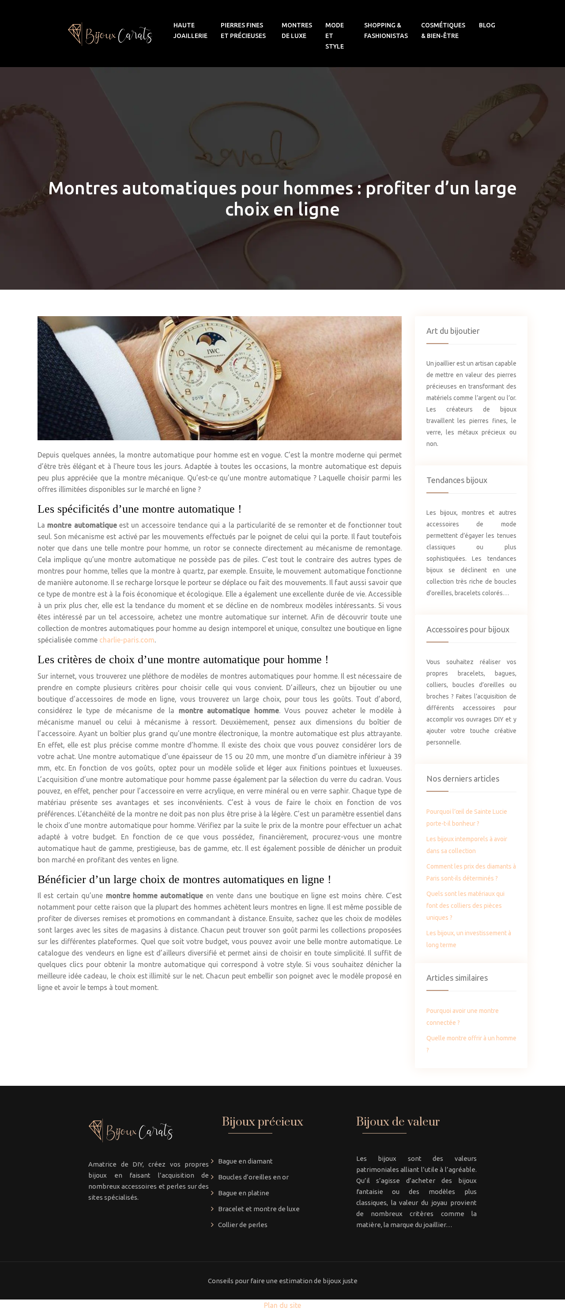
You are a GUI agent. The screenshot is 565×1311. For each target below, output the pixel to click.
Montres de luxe (297, 30)
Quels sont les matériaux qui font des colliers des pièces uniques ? (465, 905)
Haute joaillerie (190, 30)
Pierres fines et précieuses (243, 30)
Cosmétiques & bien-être (443, 30)
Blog (487, 25)
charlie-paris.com (126, 640)
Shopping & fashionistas (386, 30)
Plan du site (282, 1305)
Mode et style (334, 36)
